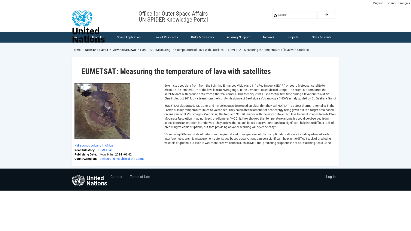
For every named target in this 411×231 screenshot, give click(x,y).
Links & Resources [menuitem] (166, 37)
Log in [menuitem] (331, 177)
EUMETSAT (105, 150)
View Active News (124, 50)
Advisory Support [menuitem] (238, 37)
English (378, 3)
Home (76, 50)
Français (404, 3)
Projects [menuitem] (292, 37)
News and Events (96, 50)
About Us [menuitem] (97, 37)
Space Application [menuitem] (129, 37)
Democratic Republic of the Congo (122, 158)
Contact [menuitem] (116, 177)
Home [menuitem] (74, 37)
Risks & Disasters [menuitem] (202, 37)
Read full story (84, 150)
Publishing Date (85, 154)
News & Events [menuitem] (321, 37)
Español (391, 3)
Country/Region (85, 158)
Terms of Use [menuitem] (140, 177)
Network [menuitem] (268, 37)
